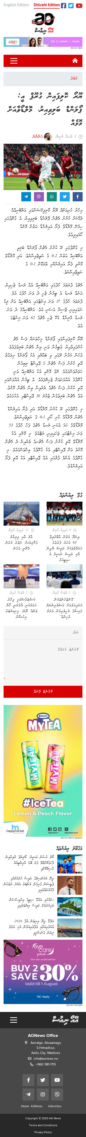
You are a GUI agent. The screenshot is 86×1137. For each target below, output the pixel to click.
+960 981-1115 (46, 1064)
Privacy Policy (43, 1132)
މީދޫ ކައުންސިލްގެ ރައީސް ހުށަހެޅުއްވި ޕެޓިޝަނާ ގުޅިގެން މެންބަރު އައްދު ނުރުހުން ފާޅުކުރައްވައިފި (29, 884)
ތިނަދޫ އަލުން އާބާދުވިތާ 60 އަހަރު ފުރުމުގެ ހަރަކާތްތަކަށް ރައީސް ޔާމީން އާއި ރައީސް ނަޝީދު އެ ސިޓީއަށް (64, 549)
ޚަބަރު (74, 79)
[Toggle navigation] (13, 61)
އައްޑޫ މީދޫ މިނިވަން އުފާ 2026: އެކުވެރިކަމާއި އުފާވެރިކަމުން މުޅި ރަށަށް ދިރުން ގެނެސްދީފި (31, 927)
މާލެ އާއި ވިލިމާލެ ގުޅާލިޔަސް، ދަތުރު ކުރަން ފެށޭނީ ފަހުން (21, 543)
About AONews (32, 1107)
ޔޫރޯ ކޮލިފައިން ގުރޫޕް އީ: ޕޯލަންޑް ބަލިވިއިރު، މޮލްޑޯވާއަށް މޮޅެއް (45, 110)
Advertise (54, 1107)
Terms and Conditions (43, 1125)
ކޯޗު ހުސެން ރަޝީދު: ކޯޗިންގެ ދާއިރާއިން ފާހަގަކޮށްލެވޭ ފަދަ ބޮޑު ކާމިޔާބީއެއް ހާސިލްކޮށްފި (29, 863)
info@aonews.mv (46, 1058)
